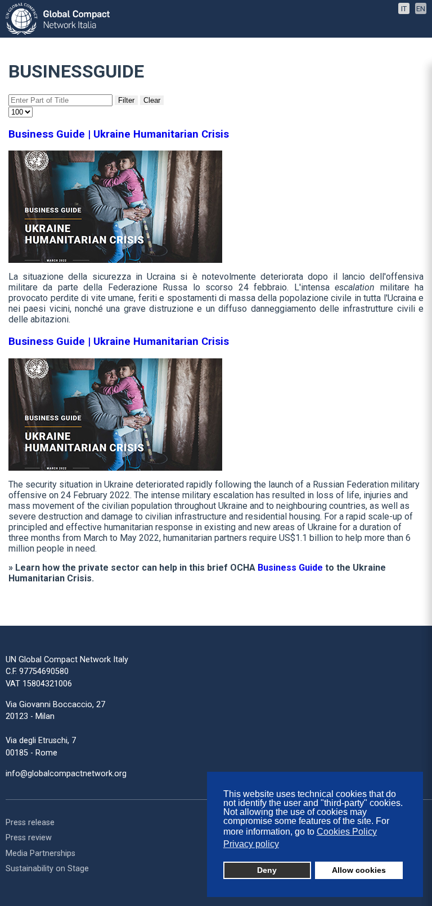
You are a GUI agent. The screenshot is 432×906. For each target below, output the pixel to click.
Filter (126, 100)
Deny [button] (267, 870)
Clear (151, 100)
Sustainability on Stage (47, 868)
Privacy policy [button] (251, 844)
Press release (30, 822)
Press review (29, 838)
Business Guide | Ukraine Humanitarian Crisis (118, 134)
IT (404, 8)
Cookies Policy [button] (347, 831)
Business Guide (290, 567)
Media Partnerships (40, 853)
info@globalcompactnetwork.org (66, 773)
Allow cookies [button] (359, 870)
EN (420, 8)
